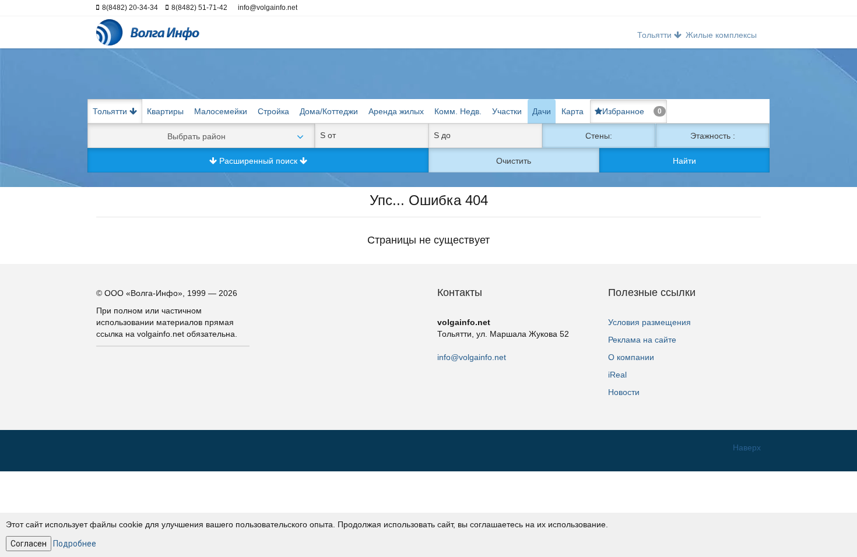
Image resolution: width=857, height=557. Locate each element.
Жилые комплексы (721, 35)
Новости (624, 392)
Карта (572, 111)
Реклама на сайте (642, 339)
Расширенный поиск (258, 160)
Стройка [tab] (273, 111)
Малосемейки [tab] (220, 111)
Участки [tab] (507, 111)
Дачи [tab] (541, 111)
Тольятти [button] (655, 35)
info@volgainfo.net (471, 357)
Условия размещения (649, 322)
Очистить (513, 160)
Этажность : (712, 135)
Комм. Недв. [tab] (458, 111)
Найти (684, 160)
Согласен (28, 543)
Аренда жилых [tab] (396, 111)
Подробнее (74, 543)
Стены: (598, 135)
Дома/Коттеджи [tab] (329, 111)
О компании (631, 357)
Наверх (747, 447)
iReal (617, 374)
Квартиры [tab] (165, 111)
